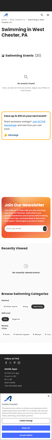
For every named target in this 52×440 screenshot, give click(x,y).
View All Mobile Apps (13, 386)
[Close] (48, 396)
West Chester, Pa (17, 19)
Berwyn (38, 334)
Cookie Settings (26, 421)
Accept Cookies (26, 435)
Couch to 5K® (10, 376)
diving (25, 306)
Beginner (16, 319)
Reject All (26, 428)
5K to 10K (8, 379)
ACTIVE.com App (12, 373)
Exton (7, 334)
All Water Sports (11, 306)
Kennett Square (22, 334)
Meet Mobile (10, 382)
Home (4, 19)
